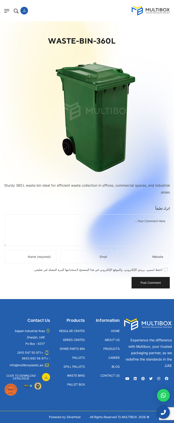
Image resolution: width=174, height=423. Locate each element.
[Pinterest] (143, 378)
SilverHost (74, 417)
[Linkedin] (135, 378)
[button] (26, 374)
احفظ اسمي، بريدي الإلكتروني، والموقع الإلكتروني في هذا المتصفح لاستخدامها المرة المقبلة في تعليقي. (98, 269)
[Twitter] (150, 378)
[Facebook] (166, 378)
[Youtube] (127, 378)
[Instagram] (158, 378)
